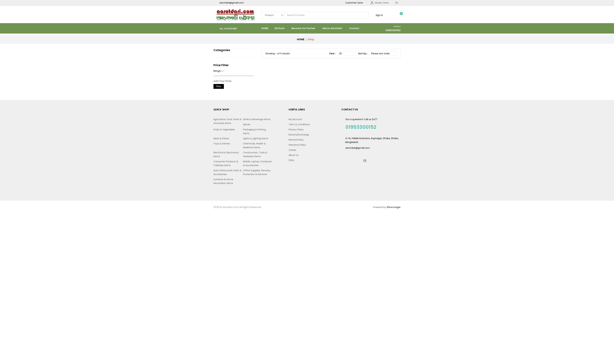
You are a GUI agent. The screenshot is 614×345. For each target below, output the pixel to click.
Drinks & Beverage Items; (257, 119)
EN (397, 2)
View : (332, 53)
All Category (228, 28)
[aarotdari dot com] (235, 15)
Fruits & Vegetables (224, 129)
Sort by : (363, 53)
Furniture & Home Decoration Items (223, 181)
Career (292, 150)
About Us (294, 155)
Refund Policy (296, 139)
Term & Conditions (299, 124)
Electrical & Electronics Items (226, 154)
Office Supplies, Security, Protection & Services (257, 172)
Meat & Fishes (221, 138)
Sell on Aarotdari (332, 28)
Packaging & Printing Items (254, 131)
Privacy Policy (296, 129)
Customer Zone (354, 2)
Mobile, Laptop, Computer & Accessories (257, 163)
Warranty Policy (297, 144)
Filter (218, 86)
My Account (295, 119)
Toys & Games (221, 143)
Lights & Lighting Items (255, 138)
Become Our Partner (303, 28)
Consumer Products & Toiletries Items (225, 163)
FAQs (291, 160)
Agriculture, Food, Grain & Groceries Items (227, 121)
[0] (399, 15)
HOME (264, 28)
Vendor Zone (381, 2)
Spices (246, 124)
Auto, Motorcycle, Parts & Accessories (227, 172)
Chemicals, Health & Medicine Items (254, 145)
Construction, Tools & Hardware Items (255, 154)
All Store (279, 28)
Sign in (379, 15)
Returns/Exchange (299, 134)
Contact (354, 28)
